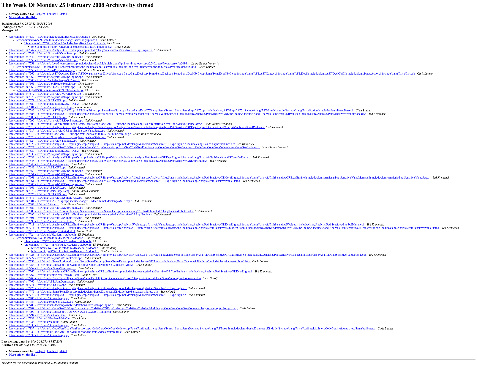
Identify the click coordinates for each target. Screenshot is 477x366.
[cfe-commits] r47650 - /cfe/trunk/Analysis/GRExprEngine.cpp (46, 170)
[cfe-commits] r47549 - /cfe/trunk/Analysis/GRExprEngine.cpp (46, 56)
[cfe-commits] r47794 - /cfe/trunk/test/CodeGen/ (37, 315)
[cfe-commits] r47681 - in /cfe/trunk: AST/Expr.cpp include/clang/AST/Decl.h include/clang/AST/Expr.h (71, 201)
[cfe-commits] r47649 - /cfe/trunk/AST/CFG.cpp (38, 167)
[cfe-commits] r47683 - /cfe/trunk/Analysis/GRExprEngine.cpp (46, 207)
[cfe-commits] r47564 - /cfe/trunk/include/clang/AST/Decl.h (44, 80)
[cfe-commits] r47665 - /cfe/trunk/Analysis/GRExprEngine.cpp (46, 184)
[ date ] (63, 13)
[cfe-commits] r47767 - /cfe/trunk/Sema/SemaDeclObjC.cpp (44, 274)
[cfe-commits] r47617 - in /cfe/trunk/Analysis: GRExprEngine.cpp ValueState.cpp (57, 130)
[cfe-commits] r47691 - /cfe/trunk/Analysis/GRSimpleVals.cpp (46, 217)
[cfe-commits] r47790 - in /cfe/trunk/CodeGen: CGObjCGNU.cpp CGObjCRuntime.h (60, 311)
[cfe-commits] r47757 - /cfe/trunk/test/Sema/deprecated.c (42, 268)
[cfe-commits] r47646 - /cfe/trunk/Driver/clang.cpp (39, 164)
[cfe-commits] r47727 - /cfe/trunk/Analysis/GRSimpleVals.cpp (46, 258)
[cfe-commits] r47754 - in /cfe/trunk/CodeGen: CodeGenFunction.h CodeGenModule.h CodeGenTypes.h (71, 264)
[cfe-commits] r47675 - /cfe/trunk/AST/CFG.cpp (38, 194)
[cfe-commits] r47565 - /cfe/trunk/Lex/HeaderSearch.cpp (42, 83)
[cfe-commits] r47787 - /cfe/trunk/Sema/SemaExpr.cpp (41, 301)
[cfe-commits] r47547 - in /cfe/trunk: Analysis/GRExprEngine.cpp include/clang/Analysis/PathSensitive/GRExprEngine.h (81, 50)
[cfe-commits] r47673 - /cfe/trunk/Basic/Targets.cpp (39, 191)
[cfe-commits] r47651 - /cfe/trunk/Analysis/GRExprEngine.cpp (46, 174)
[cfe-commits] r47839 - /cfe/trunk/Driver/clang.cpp (39, 335)
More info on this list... (23, 17)
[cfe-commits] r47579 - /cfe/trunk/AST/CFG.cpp (38, 100)
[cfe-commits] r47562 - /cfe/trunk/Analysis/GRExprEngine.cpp (46, 76)
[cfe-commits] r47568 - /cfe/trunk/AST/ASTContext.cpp (42, 87)
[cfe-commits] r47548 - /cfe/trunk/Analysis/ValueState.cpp (43, 53)
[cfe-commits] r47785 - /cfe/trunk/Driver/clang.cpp (39, 298)
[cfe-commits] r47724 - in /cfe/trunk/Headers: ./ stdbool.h (43, 234)
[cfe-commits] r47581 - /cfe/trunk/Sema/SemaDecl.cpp (41, 107)
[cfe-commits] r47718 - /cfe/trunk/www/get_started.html (42, 231)
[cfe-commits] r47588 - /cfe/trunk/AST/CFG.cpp (38, 117)
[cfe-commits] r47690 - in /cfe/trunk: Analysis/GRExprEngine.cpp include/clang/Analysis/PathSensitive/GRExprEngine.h (81, 214)
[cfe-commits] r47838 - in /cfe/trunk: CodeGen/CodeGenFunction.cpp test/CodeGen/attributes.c (65, 331)
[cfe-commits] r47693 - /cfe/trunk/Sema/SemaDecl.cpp (41, 221)
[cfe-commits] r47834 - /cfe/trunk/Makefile (34, 321)
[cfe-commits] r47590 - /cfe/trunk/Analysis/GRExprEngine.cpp (46, 120)
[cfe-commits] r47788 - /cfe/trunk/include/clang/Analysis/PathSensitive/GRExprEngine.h (61, 305)
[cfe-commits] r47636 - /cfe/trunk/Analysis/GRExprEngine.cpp (46, 154)
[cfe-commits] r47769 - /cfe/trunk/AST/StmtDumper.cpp (42, 281)
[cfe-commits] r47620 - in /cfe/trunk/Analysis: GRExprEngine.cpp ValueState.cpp (57, 137)
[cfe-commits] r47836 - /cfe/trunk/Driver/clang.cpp (39, 325)
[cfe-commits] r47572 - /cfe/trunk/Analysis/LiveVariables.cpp (45, 93)
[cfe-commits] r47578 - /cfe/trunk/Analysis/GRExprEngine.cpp (46, 97)
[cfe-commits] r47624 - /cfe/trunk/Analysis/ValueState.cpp (43, 140)
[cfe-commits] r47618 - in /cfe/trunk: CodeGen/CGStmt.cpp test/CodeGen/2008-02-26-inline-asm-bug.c (70, 133)
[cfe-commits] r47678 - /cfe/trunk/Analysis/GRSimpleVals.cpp (46, 197)
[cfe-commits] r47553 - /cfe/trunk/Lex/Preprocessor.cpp (42, 70)
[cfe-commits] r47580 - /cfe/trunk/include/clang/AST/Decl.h (44, 103)
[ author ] (52, 13)
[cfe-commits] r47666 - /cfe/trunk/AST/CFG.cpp (38, 187)
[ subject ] (40, 13)
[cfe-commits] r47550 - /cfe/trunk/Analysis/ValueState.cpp (43, 60)
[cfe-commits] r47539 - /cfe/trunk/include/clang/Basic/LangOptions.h (50, 36)
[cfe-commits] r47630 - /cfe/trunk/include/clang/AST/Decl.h (44, 150)
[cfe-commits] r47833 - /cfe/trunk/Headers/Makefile (39, 318)
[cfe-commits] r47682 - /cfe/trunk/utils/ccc (34, 204)
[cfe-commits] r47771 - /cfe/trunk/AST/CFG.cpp (38, 284)
